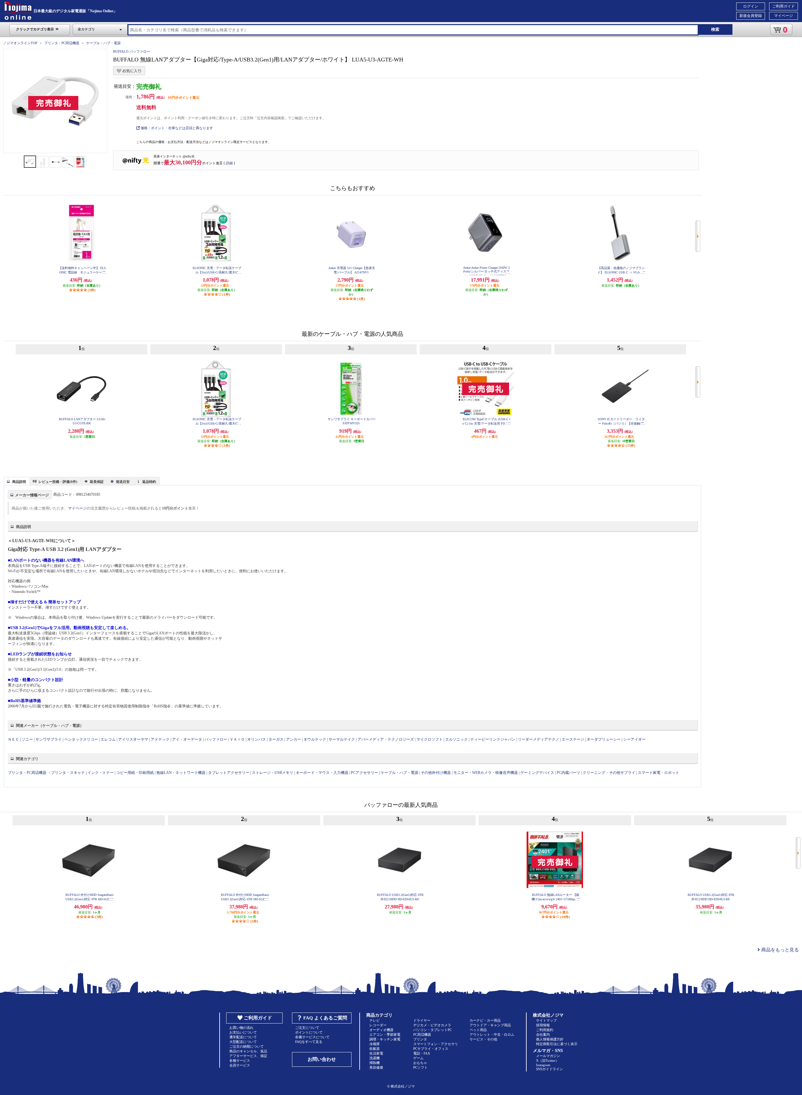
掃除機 (374, 1063)
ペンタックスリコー (81, 739)
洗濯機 (374, 1058)
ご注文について (307, 1027)
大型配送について (243, 1042)
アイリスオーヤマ (133, 739)
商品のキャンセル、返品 (248, 1051)
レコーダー (378, 1025)
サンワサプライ (48, 739)
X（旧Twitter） (547, 1060)
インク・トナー (100, 772)
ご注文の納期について (246, 1046)
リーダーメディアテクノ (538, 739)
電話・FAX (421, 1053)
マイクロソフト (429, 739)
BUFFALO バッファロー (131, 51)
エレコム (108, 739)
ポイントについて (309, 1032)
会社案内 (543, 1034)
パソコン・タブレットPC (432, 1030)
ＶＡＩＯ (237, 739)
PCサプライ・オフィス (430, 1048)
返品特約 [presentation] (149, 482)
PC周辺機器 (422, 1034)
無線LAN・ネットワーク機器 (181, 772)
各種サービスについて (312, 1037)
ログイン (750, 6)
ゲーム (418, 1058)
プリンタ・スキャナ (68, 772)
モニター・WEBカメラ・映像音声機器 (485, 772)
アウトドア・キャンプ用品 (490, 1025)
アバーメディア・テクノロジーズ (385, 739)
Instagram (543, 1065)
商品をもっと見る (779, 949)
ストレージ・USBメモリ (272, 772)
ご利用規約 (544, 1030)
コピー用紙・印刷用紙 (135, 772)
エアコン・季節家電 (384, 1034)
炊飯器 (374, 1048)
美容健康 (376, 1067)
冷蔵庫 (374, 1044)
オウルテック (315, 739)
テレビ (374, 1020)
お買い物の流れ (241, 1027)
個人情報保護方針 (550, 1039)
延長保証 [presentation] (97, 482)
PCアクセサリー (364, 772)
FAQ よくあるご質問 (325, 1017)
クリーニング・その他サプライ (609, 772)
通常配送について (243, 1037)
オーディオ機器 (381, 1030)
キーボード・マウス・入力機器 (322, 772)
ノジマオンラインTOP (20, 43)
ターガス (276, 739)
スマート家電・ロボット (658, 772)
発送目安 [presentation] (123, 482)
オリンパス (256, 739)
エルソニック (456, 739)
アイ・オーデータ (187, 739)
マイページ (783, 15)
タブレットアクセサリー (228, 772)
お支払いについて (243, 1032)
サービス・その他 (483, 1039)
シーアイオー (634, 739)
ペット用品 (478, 1030)
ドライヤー (421, 1020)
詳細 (229, 163)
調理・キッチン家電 (384, 1039)
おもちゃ (420, 1063)
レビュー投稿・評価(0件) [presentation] (58, 482)
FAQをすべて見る (308, 1042)
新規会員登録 (750, 15)
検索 (715, 29)
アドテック (160, 739)
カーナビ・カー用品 (485, 1020)
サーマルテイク (342, 739)
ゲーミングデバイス (537, 772)
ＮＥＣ (13, 739)
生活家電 (376, 1053)
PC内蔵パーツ (568, 772)
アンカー (293, 739)
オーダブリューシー (604, 739)
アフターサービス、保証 (248, 1056)
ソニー (27, 739)
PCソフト (420, 1067)
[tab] (16, 481)
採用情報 (543, 1025)
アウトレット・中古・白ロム (492, 1034)
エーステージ (573, 739)
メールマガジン (548, 1056)
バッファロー (216, 739)
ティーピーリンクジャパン (492, 739)
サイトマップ (546, 1020)
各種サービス (239, 1060)
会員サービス (239, 1065)
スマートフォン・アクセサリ (435, 1044)
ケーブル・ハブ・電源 (103, 43)
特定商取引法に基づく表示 (556, 1044)
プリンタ (420, 1039)
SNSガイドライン (549, 1069)
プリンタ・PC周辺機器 (61, 43)
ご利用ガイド (783, 6)
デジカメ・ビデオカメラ (432, 1025)
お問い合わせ (322, 1059)
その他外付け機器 (436, 772)
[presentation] (16, 480)
